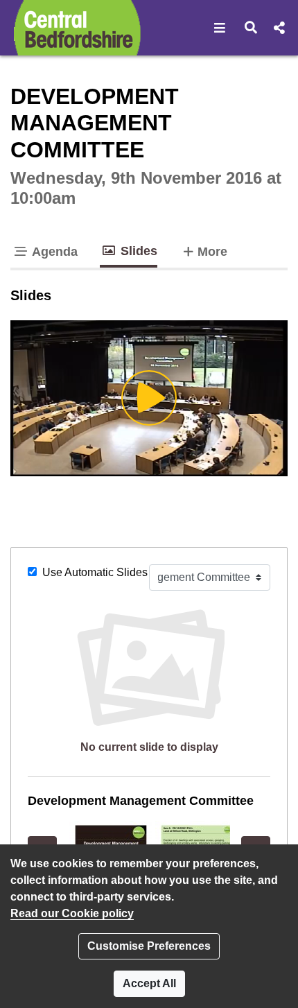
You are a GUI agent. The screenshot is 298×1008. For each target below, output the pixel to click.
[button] (220, 28)
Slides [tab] (137, 251)
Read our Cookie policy (72, 913)
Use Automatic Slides (95, 572)
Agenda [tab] (53, 252)
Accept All (149, 983)
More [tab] (212, 251)
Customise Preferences (149, 946)
